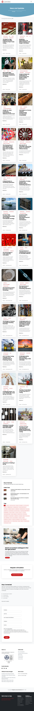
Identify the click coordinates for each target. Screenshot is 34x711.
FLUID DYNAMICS (22, 354)
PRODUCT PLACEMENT (6, 143)
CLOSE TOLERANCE (6, 249)
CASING (5, 507)
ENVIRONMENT (22, 72)
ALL (4, 505)
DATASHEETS (22, 249)
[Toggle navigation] (31, 1)
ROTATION (10, 388)
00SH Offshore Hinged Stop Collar (7, 681)
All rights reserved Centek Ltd (17, 689)
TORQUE (20, 517)
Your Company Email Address (9, 617)
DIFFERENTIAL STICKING (23, 423)
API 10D (17, 512)
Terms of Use (20, 658)
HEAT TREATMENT (5, 459)
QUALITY (20, 512)
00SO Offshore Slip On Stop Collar (8, 680)
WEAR (20, 388)
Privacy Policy (20, 656)
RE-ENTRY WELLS (5, 211)
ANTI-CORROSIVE (5, 354)
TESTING (26, 247)
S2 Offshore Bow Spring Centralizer (8, 673)
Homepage (13, 11)
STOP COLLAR (11, 37)
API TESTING (21, 247)
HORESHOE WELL (22, 211)
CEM (11, 517)
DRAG (27, 386)
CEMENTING (5, 179)
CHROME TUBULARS (22, 108)
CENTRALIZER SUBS (7, 514)
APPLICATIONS (5, 36)
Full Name (5, 609)
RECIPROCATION (22, 179)
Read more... (5, 49)
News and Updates (21, 651)
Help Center (20, 654)
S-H (29, 36)
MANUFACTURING (5, 461)
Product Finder (7, 557)
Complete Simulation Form (17, 574)
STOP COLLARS (26, 505)
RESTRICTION (10, 247)
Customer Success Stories (23, 653)
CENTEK (7, 505)
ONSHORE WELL (28, 211)
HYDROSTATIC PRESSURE (23, 425)
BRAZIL (13, 36)
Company (5, 621)
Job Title (5, 613)
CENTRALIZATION (22, 36)
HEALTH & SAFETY (27, 72)
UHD (9, 36)
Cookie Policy (20, 657)
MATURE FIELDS (11, 211)
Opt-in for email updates (8, 628)
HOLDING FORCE (5, 37)
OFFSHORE (4, 247)
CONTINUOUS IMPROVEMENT (7, 108)
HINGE (27, 36)
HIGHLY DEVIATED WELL (23, 213)
